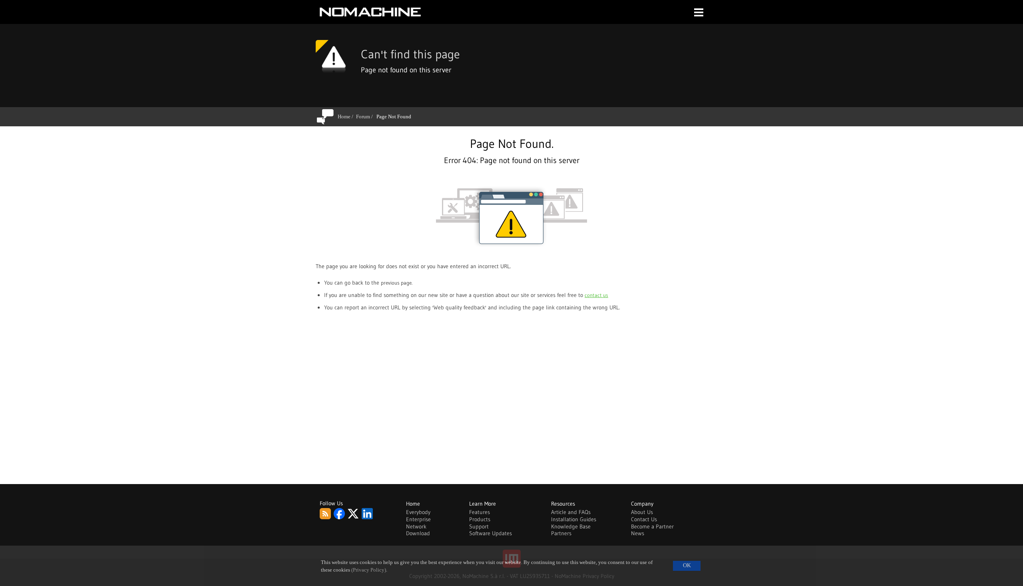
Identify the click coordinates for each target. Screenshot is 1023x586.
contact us (596, 295)
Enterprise (418, 519)
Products (479, 519)
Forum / (366, 117)
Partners (561, 533)
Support (479, 526)
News (637, 533)
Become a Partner (652, 526)
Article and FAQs (571, 512)
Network (416, 526)
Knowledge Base (571, 526)
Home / (347, 117)
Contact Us (644, 519)
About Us (642, 512)
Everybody (418, 512)
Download (418, 533)
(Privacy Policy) (368, 570)
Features (479, 512)
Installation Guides (573, 519)
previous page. (396, 282)
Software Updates (490, 533)
